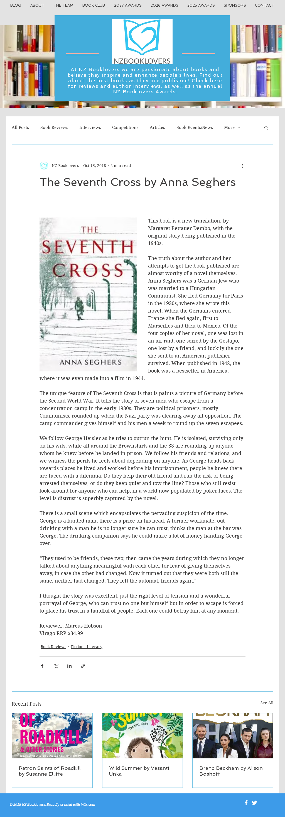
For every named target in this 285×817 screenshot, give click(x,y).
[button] (266, 127)
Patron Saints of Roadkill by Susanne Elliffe (49, 771)
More (229, 127)
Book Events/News (194, 127)
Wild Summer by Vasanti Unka (139, 771)
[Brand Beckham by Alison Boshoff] (233, 735)
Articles (157, 127)
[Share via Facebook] (42, 665)
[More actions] (242, 165)
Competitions (125, 127)
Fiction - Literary (86, 646)
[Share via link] (83, 665)
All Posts (20, 127)
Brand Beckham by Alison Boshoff (231, 771)
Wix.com (88, 804)
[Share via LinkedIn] (69, 665)
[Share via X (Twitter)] (55, 665)
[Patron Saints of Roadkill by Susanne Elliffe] (52, 735)
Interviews (90, 127)
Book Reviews (54, 127)
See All (267, 702)
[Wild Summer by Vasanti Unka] (142, 735)
